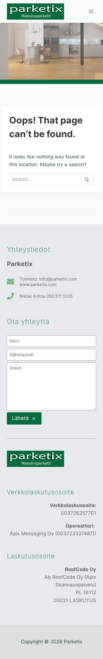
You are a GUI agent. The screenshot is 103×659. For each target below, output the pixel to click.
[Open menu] (91, 11)
